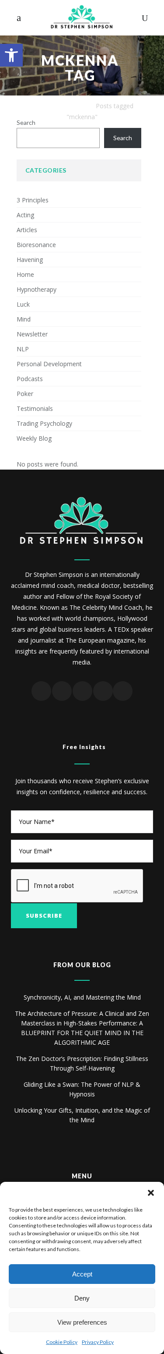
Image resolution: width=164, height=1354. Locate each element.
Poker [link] (25, 393)
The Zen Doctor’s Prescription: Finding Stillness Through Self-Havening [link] (82, 1063)
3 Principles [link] (33, 200)
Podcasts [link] (30, 379)
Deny (82, 1298)
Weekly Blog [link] (34, 438)
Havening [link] (30, 259)
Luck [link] (23, 304)
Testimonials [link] (35, 408)
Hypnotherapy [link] (36, 289)
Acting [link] (25, 215)
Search (26, 122)
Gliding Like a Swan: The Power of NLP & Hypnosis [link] (82, 1089)
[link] (11, 55)
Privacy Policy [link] (98, 1342)
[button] (151, 1192)
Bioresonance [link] (36, 244)
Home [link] (25, 274)
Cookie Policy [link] (61, 1342)
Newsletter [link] (32, 334)
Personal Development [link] (49, 364)
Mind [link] (24, 319)
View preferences (82, 1322)
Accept (82, 1274)
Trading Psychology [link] (44, 423)
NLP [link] (23, 349)
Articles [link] (27, 230)
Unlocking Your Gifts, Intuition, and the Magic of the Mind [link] (82, 1115)
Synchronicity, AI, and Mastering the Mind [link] (82, 997)
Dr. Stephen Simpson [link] (60, 106)
